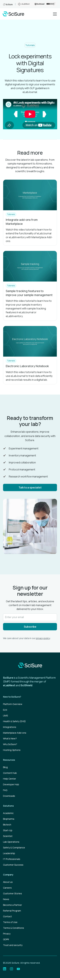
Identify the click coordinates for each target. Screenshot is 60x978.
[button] (54, 14)
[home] (13, 13)
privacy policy (43, 638)
